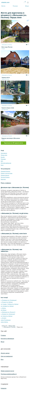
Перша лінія (4, 155)
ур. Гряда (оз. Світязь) (6, 316)
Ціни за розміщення (7, 356)
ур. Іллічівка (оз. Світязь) (7, 306)
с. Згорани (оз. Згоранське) (8, 314)
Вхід (2, 359)
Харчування (4, 153)
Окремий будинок (5, 171)
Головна (3, 335)
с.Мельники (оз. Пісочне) (9, 327)
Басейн (3, 157)
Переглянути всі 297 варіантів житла (13, 143)
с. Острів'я (3, 318)
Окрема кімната (5, 175)
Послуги (15, 6)
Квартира (3, 179)
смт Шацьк (3, 310)
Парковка (3, 159)
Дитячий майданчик (6, 163)
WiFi (2, 161)
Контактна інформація (7, 338)
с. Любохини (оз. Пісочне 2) (8, 312)
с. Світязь (3, 308)
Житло (3, 6)
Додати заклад (5, 353)
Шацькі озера (12, 325)
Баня (2, 165)
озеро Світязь (4, 322)
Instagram (3, 388)
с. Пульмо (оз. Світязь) (7, 302)
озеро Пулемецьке (6, 320)
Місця (27, 6)
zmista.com (4, 325)
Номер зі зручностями (6, 173)
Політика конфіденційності (9, 374)
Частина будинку (5, 177)
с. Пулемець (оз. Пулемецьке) (9, 300)
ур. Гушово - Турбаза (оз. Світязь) (9, 304)
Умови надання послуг (7, 371)
